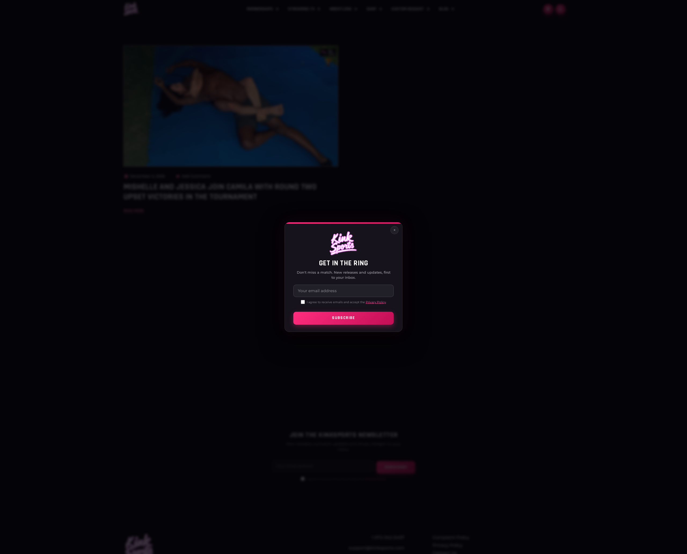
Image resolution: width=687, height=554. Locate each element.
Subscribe (343, 318)
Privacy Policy (376, 302)
